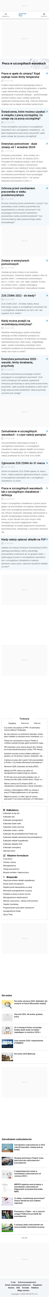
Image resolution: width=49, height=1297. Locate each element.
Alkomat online (9, 851)
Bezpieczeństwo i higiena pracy (16, 872)
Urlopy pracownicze (11, 869)
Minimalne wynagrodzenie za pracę (17, 891)
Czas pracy (7, 859)
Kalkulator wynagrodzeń (13, 820)
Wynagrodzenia (9, 866)
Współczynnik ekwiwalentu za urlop (17, 887)
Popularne (12, 723)
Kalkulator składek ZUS (12, 844)
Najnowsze (25, 723)
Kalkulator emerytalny (12, 847)
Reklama (35, 1288)
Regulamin (37, 1285)
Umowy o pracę (9, 862)
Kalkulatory (12, 810)
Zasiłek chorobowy (10, 904)
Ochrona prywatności (27, 1282)
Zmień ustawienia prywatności (18, 1285)
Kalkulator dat (8, 817)
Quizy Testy (8, 914)
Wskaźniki (11, 877)
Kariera (11, 1288)
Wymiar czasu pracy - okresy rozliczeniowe (20, 901)
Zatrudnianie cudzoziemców (17, 1139)
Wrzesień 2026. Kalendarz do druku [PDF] (21, 766)
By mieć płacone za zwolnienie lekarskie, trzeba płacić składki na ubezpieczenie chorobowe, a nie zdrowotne (24, 735)
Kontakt (25, 1288)
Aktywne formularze (17, 855)
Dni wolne (7, 995)
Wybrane (37, 723)
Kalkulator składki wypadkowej (15, 841)
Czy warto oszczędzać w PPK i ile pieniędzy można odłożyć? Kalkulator (22, 729)
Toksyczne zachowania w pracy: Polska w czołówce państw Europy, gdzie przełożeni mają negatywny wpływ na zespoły (23, 742)
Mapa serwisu (23, 1290)
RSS (18, 1288)
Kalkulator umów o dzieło (13, 830)
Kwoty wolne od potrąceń (13, 884)
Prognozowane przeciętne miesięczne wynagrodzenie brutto (18, 909)
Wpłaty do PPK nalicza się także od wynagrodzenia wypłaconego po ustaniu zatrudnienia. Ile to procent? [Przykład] (20, 772)
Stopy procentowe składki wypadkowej (19, 880)
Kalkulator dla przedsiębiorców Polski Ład (20, 834)
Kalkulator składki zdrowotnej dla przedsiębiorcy (22, 837)
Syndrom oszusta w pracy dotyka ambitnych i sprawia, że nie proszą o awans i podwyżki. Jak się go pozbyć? (23, 755)
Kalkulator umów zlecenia (13, 827)
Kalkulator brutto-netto (12, 824)
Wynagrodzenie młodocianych (15, 897)
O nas (13, 1282)
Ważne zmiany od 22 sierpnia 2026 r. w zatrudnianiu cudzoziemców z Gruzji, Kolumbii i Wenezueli (23, 785)
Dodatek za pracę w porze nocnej (16, 894)
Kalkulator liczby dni (11, 813)
